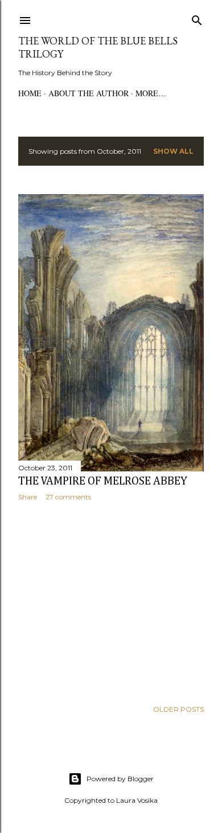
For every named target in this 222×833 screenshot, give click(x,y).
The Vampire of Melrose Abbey (102, 481)
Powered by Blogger (120, 778)
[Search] (197, 18)
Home (30, 93)
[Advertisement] (111, 601)
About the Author (88, 93)
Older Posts (178, 709)
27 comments (68, 497)
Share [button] (27, 497)
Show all (173, 151)
